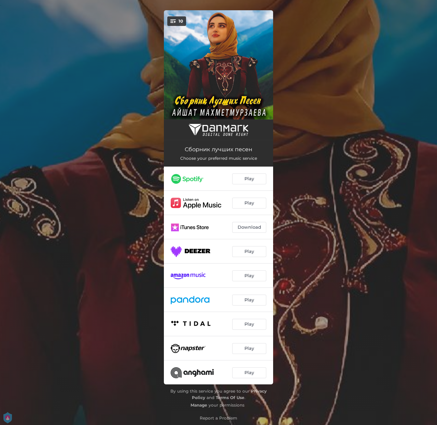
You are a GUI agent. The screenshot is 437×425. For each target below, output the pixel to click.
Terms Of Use (230, 397)
